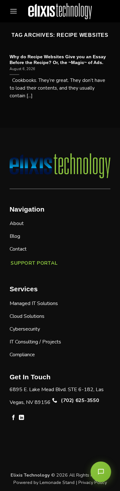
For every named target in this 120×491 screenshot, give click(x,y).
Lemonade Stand (57, 482)
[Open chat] (101, 472)
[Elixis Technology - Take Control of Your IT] (60, 11)
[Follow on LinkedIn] (21, 418)
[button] (13, 11)
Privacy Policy (92, 482)
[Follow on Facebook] (13, 418)
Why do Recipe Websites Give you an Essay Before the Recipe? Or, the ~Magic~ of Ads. (58, 59)
